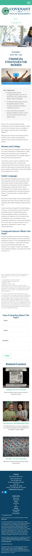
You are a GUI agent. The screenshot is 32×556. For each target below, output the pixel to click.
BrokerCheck (4, 519)
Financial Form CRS (7, 515)
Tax (16, 505)
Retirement (16, 498)
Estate (16, 501)
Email (5, 330)
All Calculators (16, 513)
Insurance (16, 503)
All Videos (16, 512)
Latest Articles (16, 510)
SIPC (22, 548)
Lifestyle (16, 508)
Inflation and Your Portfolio (16, 390)
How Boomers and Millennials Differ (16, 423)
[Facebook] (16, 19)
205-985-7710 (17, 23)
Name (6, 320)
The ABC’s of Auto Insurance (16, 459)
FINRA (19, 548)
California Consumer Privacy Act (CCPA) (14, 538)
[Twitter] (14, 19)
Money (16, 506)
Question (5, 340)
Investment (16, 500)
